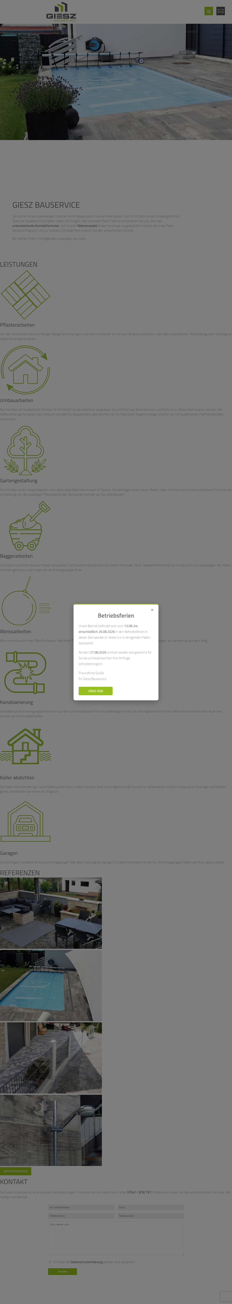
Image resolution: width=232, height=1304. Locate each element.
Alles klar (95, 691)
